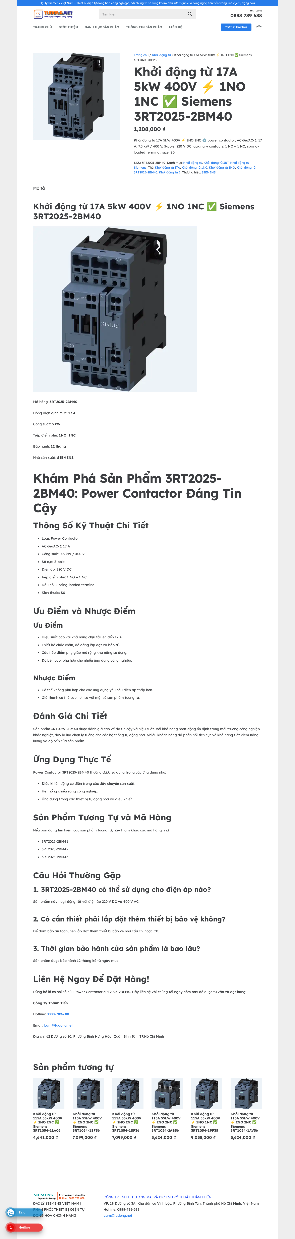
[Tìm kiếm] (190, 14)
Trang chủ (141, 55)
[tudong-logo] (53, 14)
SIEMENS (209, 172)
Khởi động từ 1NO (222, 167)
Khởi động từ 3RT (216, 163)
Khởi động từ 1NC (194, 167)
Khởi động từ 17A (167, 167)
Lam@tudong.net (58, 1025)
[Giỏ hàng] (259, 27)
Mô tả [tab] (39, 188)
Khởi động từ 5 (169, 172)
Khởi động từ (161, 55)
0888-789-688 (58, 1014)
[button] (113, 59)
